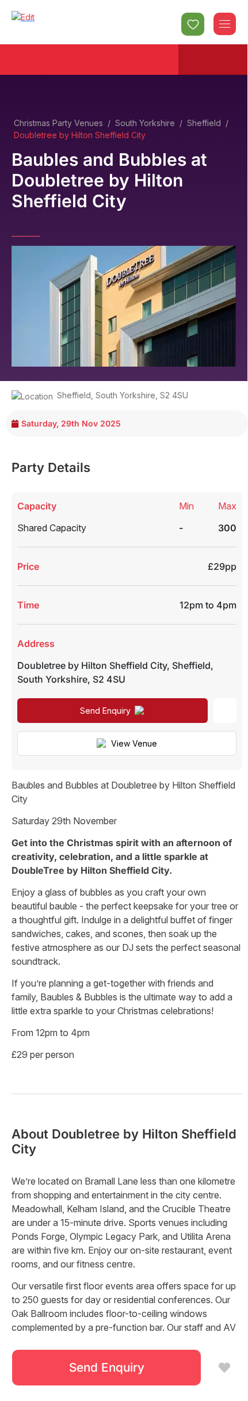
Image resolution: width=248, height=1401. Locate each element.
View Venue (134, 743)
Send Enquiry (105, 710)
